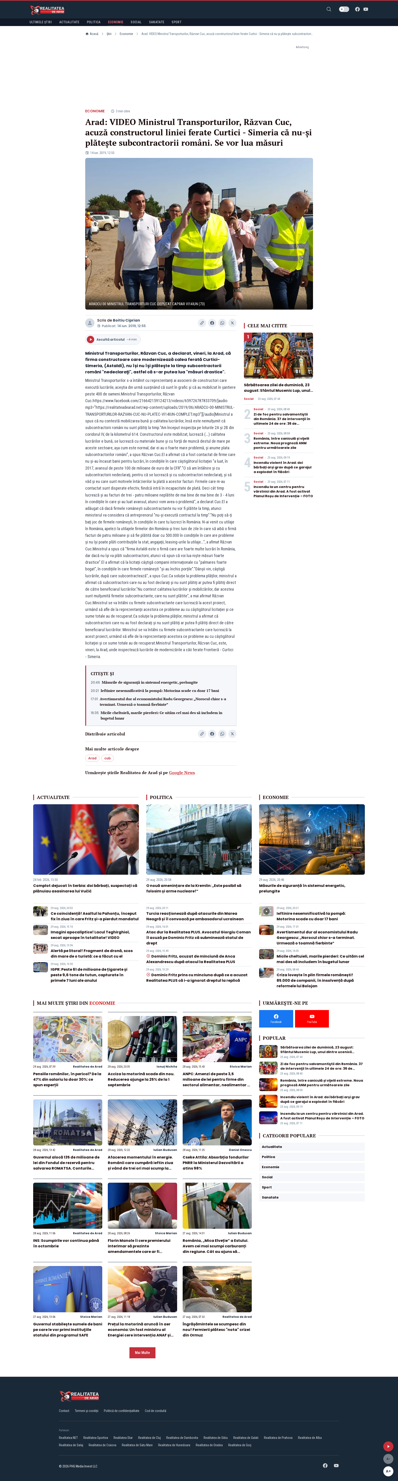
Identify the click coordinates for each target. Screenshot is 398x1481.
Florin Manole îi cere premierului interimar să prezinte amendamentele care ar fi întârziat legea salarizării (139, 1249)
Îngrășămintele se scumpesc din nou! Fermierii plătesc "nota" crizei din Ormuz (216, 1329)
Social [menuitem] (136, 22)
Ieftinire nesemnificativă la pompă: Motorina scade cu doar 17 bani (160, 690)
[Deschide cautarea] (329, 9)
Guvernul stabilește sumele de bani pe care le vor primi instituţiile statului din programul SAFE (67, 1329)
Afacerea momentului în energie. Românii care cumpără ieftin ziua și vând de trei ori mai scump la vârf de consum (140, 1165)
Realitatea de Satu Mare (137, 1445)
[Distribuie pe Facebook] (212, 323)
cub (107, 758)
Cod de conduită (155, 1411)
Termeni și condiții (86, 1411)
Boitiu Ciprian (126, 320)
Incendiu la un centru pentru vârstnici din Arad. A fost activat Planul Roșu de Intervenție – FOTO (283, 491)
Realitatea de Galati (245, 1438)
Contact (64, 1411)
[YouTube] (366, 9)
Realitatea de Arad (87, 1067)
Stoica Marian (241, 1067)
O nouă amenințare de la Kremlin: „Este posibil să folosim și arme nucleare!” (193, 888)
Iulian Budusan (165, 1150)
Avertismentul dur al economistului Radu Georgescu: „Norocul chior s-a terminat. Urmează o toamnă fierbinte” (163, 701)
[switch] (344, 9)
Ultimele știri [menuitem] (40, 22)
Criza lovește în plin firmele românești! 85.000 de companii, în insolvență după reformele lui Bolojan (315, 980)
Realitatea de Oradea (209, 1445)
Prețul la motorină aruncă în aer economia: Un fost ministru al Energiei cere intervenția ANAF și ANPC (139, 1332)
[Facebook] (357, 9)
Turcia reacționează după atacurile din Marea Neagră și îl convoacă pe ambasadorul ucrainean (195, 916)
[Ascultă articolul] (388, 1446)
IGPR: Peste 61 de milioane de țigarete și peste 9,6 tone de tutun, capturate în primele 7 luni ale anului (89, 975)
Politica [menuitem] (94, 22)
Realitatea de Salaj (71, 1445)
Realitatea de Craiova (102, 1445)
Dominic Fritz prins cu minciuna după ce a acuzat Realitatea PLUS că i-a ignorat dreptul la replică (197, 977)
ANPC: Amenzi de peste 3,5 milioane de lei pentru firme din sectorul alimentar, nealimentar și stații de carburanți (216, 1082)
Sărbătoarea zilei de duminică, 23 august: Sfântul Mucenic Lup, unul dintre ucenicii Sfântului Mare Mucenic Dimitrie (277, 393)
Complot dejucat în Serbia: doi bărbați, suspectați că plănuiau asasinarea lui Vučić (85, 888)
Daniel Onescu (240, 1150)
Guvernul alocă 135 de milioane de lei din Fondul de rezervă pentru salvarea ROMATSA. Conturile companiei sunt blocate (66, 1165)
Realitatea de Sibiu (216, 1438)
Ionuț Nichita (167, 1067)
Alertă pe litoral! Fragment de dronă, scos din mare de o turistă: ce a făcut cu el (92, 953)
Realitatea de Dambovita (182, 1438)
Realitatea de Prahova (278, 1438)
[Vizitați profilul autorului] (89, 323)
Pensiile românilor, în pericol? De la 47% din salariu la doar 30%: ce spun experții (67, 1079)
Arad (92, 758)
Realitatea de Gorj (239, 1445)
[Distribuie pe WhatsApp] (222, 323)
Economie (126, 34)
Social (249, 399)
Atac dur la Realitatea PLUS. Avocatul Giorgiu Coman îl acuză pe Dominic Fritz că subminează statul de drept (198, 937)
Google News (182, 772)
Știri (109, 34)
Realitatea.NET (68, 1438)
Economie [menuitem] (115, 22)
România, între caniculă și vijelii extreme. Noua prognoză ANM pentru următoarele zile (281, 443)
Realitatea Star (123, 1438)
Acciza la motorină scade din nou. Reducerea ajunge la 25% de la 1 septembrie (141, 1079)
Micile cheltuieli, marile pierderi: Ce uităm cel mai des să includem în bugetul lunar (161, 715)
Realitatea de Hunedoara (174, 1445)
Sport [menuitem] (176, 22)
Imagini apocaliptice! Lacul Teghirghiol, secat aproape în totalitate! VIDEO (90, 934)
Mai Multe (142, 1352)
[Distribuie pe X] (232, 323)
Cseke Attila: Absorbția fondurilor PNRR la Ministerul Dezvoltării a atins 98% (216, 1163)
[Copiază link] (202, 323)
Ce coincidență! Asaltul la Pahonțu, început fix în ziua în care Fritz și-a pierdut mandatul (95, 916)
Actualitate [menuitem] (69, 22)
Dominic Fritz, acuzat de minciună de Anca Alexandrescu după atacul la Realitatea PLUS (190, 959)
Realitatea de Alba (310, 1438)
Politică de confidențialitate (121, 1411)
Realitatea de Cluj (149, 1438)
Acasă (94, 34)
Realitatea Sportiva (95, 1438)
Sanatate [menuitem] (156, 22)
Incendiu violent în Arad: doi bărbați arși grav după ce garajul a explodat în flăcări (282, 467)
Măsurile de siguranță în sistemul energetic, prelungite (150, 682)
